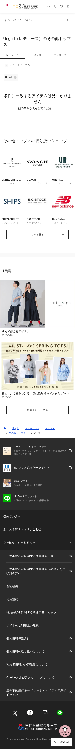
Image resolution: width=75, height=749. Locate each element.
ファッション (32, 428)
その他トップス (17, 433)
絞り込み (64, 741)
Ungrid (15, 428)
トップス (50, 428)
